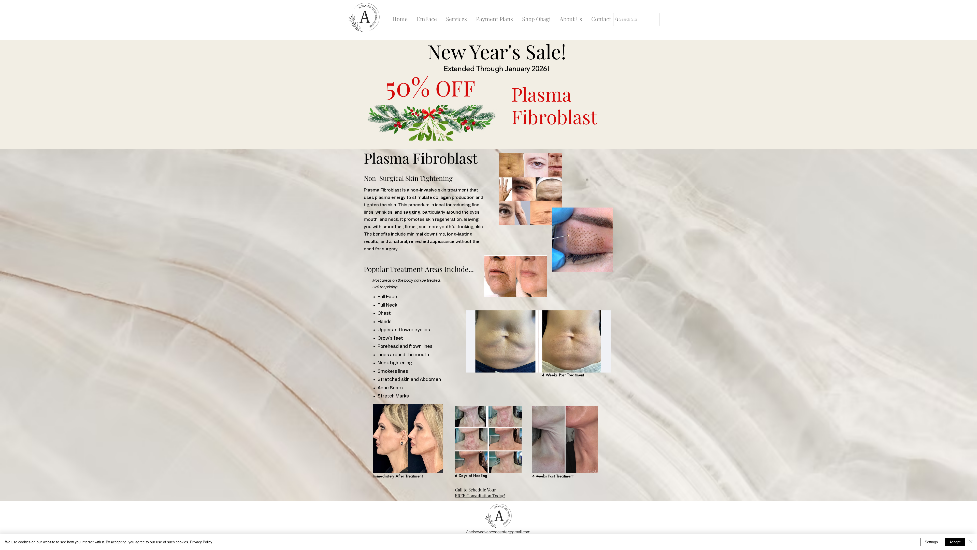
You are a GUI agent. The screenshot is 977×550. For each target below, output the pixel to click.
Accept (955, 541)
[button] (456, 17)
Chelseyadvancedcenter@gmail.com (498, 532)
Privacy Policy (201, 541)
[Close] (971, 542)
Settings (931, 541)
